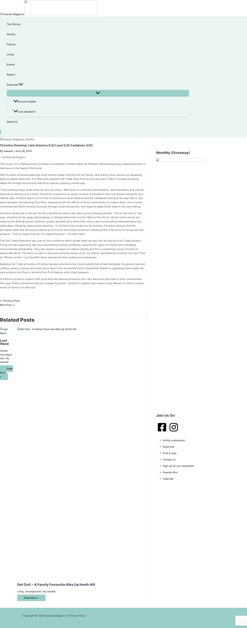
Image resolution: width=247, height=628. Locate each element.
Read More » (31, 597)
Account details (27, 101)
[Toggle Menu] (98, 93)
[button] (21, 85)
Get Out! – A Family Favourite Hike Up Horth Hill (56, 585)
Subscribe (13, 84)
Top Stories (13, 24)
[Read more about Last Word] (6, 333)
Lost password (26, 111)
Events (11, 64)
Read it (11, 74)
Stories (11, 34)
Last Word (4, 342)
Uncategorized (33, 591)
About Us (12, 121)
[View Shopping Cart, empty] (0, 131)
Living (10, 54)
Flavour (11, 44)
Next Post (7, 305)
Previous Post (10, 300)
